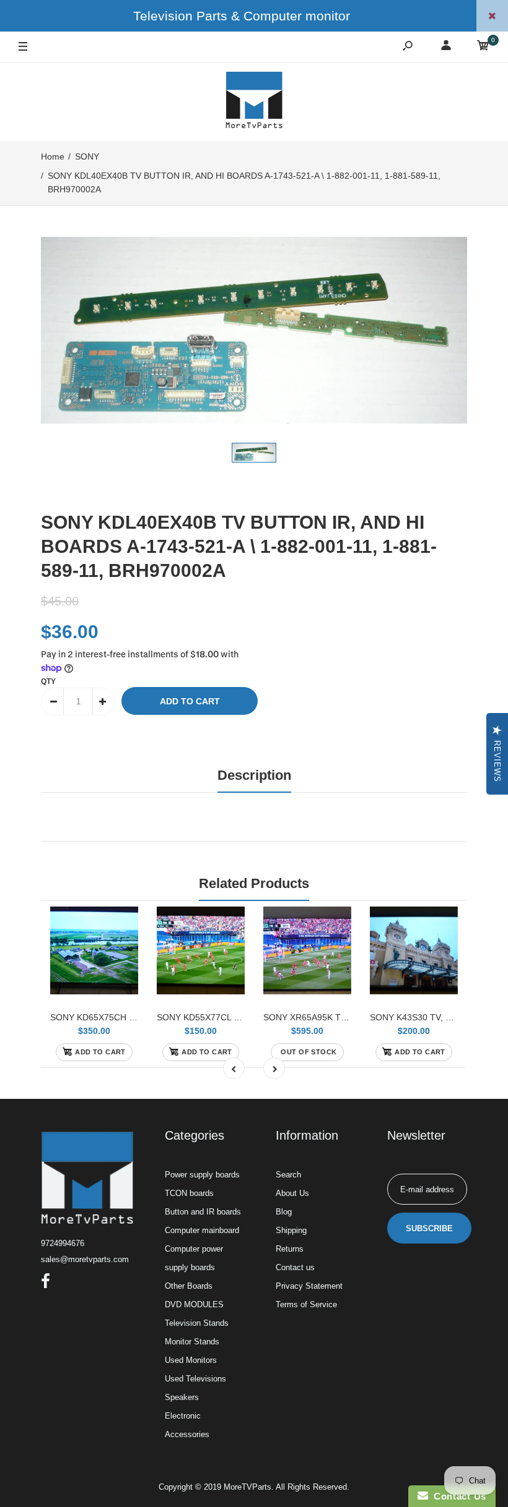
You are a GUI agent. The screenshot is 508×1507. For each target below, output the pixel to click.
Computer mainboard (202, 1230)
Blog (284, 1211)
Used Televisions (195, 1378)
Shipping (291, 1230)
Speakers (182, 1397)
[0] (483, 47)
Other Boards (188, 1286)
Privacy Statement (309, 1286)
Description (254, 775)
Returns (290, 1248)
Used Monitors (191, 1360)
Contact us (295, 1267)
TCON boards (189, 1193)
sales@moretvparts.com (85, 1259)
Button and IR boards (203, 1211)
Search (288, 1174)
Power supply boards (202, 1174)
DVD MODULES (194, 1304)
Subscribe (429, 1228)
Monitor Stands (192, 1341)
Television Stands (197, 1323)
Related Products (254, 883)
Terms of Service (306, 1304)
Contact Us (457, 1496)
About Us (292, 1193)
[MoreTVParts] (254, 101)
